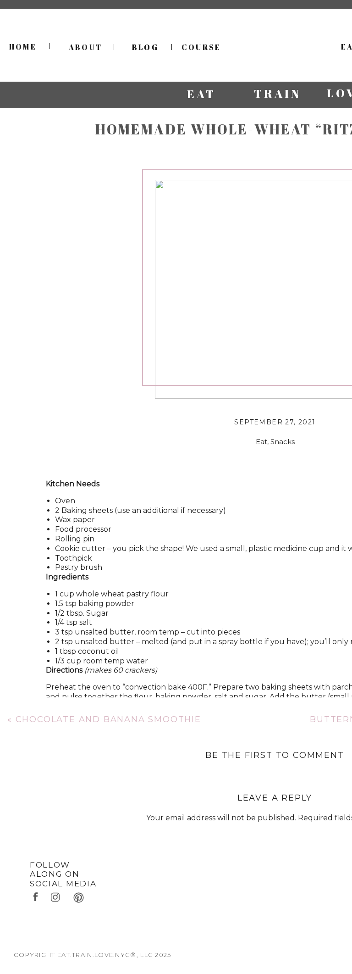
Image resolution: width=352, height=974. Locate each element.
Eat (261, 441)
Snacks (282, 441)
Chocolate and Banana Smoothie (108, 719)
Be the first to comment (274, 755)
